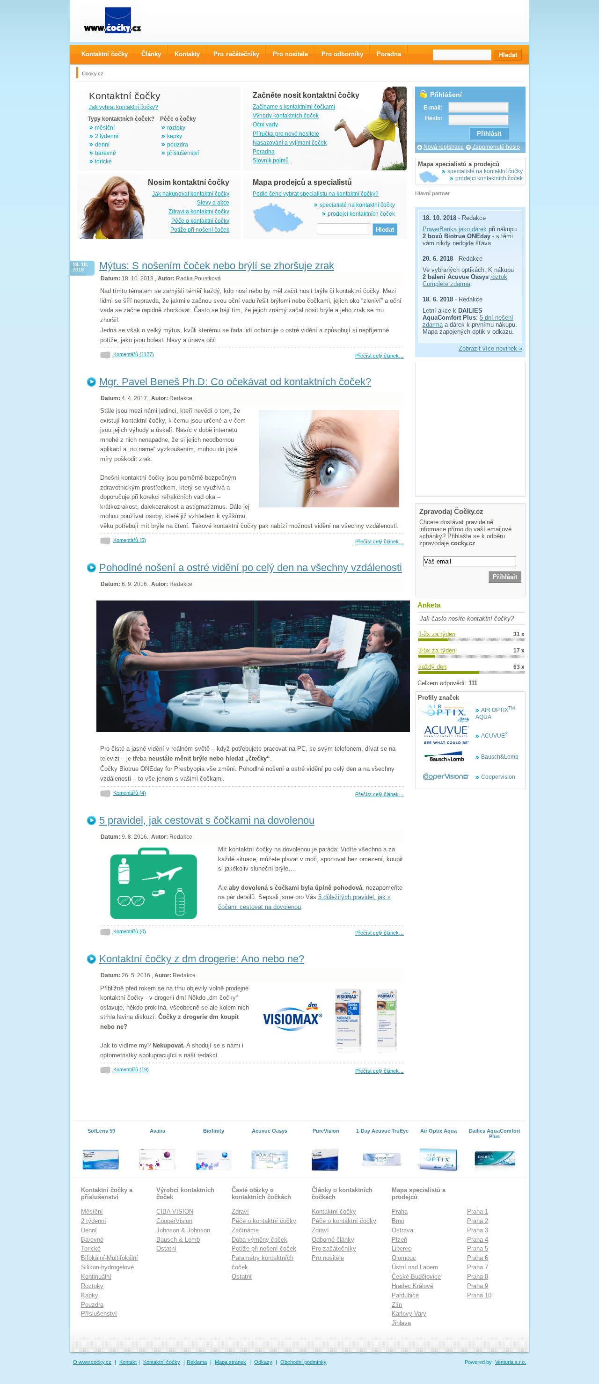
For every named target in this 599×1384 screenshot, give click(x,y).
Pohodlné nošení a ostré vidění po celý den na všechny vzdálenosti (250, 567)
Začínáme (245, 1230)
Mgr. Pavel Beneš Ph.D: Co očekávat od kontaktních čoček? (235, 382)
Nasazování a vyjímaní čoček (290, 142)
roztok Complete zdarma (465, 280)
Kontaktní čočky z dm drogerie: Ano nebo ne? (201, 959)
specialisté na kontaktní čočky (357, 205)
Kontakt (128, 1362)
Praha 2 (477, 1220)
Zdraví (240, 1211)
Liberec (401, 1248)
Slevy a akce (213, 202)
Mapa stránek (230, 1362)
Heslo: (433, 118)
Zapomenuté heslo (496, 147)
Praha (400, 1211)
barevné (105, 153)
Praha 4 (477, 1239)
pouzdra (177, 144)
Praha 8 (477, 1276)
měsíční (105, 127)
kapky (174, 136)
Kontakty (187, 54)
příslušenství (183, 153)
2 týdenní (106, 136)
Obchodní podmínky (303, 1362)
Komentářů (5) (129, 540)
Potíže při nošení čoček (199, 230)
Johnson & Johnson (183, 1230)
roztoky (176, 127)
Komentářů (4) (129, 793)
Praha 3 (477, 1230)
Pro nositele (328, 1257)
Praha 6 (477, 1257)
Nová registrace (444, 147)
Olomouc (404, 1257)
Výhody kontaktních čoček (286, 115)
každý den (432, 666)
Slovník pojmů (271, 160)
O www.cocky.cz (92, 1362)
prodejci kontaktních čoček (361, 214)
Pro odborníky (342, 54)
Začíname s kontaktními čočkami (294, 106)
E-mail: (433, 107)
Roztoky (92, 1285)
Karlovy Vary (409, 1313)
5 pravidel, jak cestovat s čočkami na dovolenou (206, 820)
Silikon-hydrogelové (107, 1267)
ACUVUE (494, 736)
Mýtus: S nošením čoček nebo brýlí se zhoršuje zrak (216, 265)
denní (102, 144)
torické (103, 161)
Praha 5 (477, 1248)
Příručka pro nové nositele (286, 134)
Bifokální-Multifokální (109, 1257)
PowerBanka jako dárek (455, 229)
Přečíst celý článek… (379, 356)
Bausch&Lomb (500, 757)
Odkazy (263, 1362)
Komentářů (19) (131, 1069)
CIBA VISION (174, 1211)
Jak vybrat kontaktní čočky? (123, 107)
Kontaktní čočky (334, 1211)
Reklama (197, 1362)
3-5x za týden (436, 650)
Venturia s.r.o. (510, 1362)
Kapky (89, 1295)
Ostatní (166, 1248)
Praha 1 (477, 1211)
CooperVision (174, 1220)
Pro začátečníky (334, 1248)
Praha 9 (477, 1285)
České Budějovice (416, 1276)
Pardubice (405, 1295)
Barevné (92, 1239)
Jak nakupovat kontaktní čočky (190, 193)
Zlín (397, 1304)
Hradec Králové (412, 1285)
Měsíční (92, 1211)
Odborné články (333, 1239)
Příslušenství (99, 1313)
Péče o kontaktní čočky (200, 221)
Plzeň (399, 1239)
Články (151, 54)
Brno (398, 1220)
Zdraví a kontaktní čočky (198, 211)
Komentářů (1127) (133, 354)
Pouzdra (92, 1304)
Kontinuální (96, 1276)
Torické (91, 1248)
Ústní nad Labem (415, 1267)
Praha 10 (479, 1295)
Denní (89, 1230)
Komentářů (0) (129, 931)
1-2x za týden (436, 633)
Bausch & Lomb (178, 1239)
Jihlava (401, 1322)
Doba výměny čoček (259, 1239)
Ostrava (402, 1230)
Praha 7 (477, 1267)
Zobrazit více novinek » (490, 348)
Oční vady (265, 124)
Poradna (264, 151)
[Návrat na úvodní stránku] (120, 21)
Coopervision (498, 777)
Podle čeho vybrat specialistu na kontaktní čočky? (316, 193)
